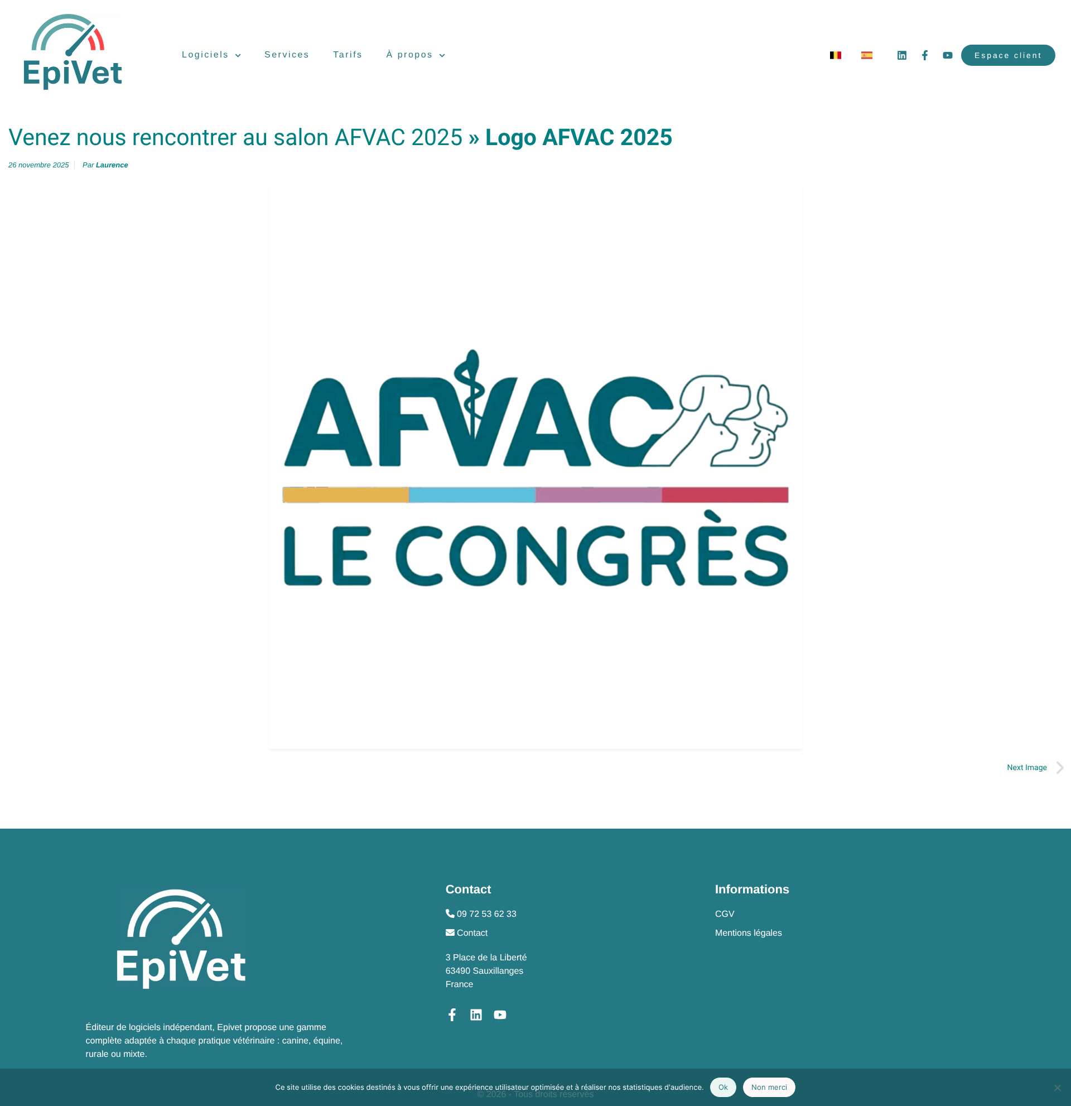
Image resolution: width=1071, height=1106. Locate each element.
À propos (410, 55)
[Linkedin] (902, 55)
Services (287, 55)
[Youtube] (948, 55)
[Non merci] (1057, 1087)
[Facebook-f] (925, 55)
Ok (723, 1087)
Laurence (112, 165)
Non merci (769, 1087)
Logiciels (205, 55)
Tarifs (348, 55)
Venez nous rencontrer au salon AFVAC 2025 (235, 137)
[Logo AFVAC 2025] (535, 467)
